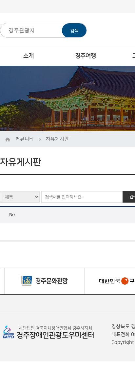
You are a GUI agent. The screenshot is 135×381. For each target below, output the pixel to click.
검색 (74, 30)
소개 (28, 56)
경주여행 (85, 56)
